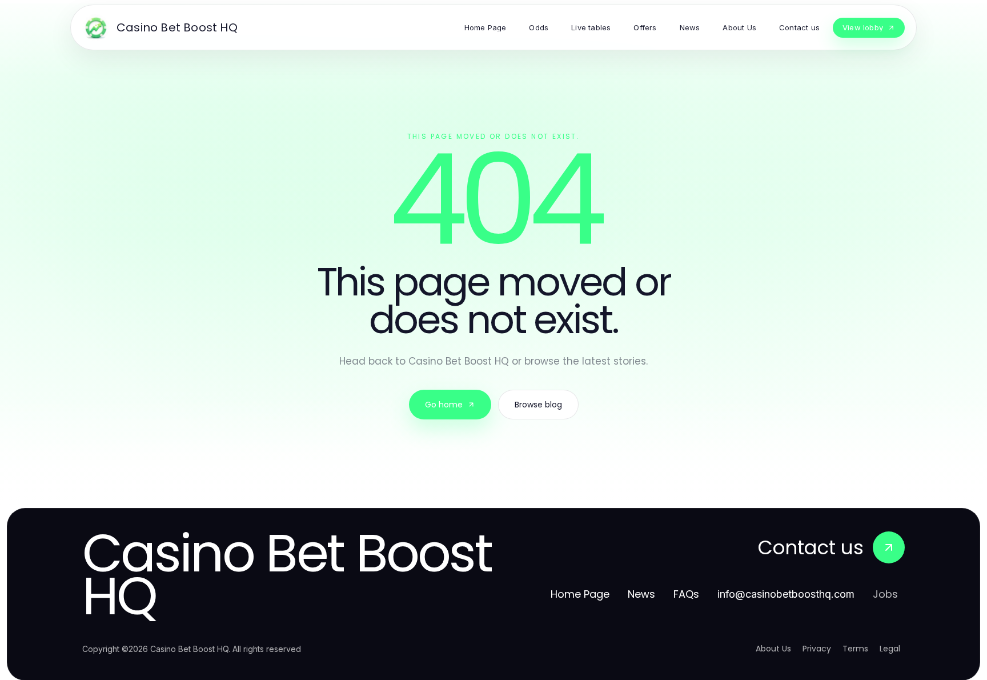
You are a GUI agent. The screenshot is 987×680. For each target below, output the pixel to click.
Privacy (817, 648)
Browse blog (538, 404)
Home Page (580, 594)
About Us (773, 648)
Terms (855, 648)
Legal (890, 648)
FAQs (686, 594)
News (641, 594)
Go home (444, 404)
